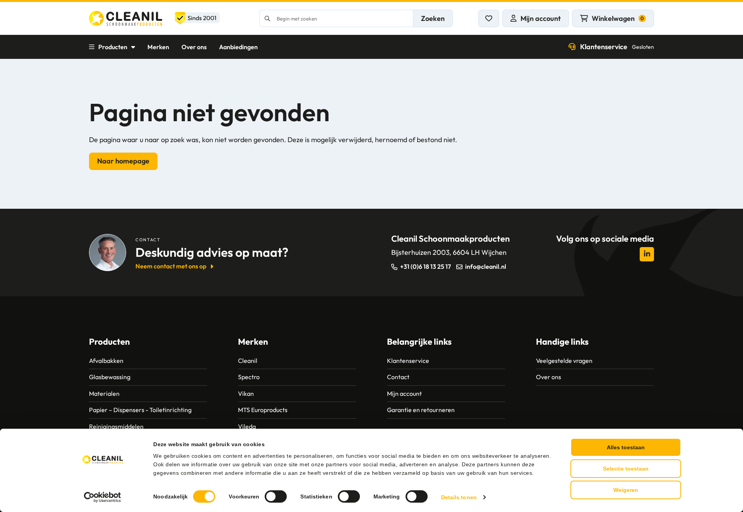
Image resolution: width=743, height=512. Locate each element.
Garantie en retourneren (421, 410)
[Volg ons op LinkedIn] (647, 254)
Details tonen (459, 497)
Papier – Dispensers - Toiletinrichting (140, 410)
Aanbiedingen (238, 47)
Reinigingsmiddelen (116, 426)
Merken (158, 47)
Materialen (104, 393)
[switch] (276, 496)
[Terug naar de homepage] (154, 18)
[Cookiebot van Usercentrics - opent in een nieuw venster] (103, 497)
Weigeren (625, 490)
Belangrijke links (419, 341)
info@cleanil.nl (485, 266)
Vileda (247, 426)
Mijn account (404, 393)
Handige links (562, 341)
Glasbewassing (109, 377)
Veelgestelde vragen (564, 360)
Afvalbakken (106, 360)
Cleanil (247, 360)
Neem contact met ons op (170, 266)
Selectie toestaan (626, 469)
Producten (112, 47)
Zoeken (433, 18)
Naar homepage (123, 160)
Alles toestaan (626, 447)
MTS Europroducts (263, 410)
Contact (398, 377)
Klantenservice (617, 46)
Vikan (246, 393)
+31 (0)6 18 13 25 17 (425, 266)
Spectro (249, 377)
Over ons (194, 47)
